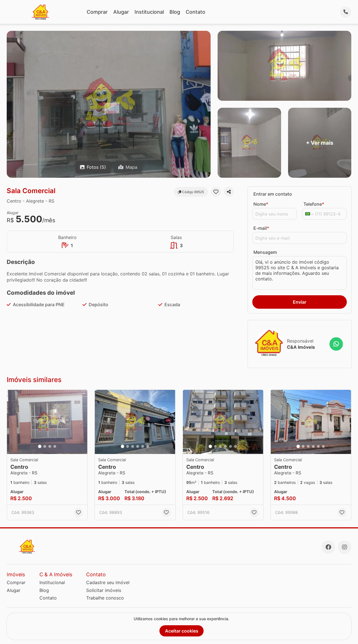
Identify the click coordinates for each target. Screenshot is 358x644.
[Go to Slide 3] (49, 446)
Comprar (97, 12)
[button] (47, 422)
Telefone (313, 204)
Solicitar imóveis (103, 590)
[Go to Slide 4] (54, 446)
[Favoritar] (216, 192)
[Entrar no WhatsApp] (336, 344)
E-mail (261, 228)
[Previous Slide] (13, 422)
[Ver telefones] (345, 12)
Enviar (299, 302)
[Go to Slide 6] (147, 446)
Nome (260, 204)
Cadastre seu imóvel (107, 582)
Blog (174, 12)
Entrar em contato (272, 194)
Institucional (149, 12)
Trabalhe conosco (105, 598)
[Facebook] (328, 547)
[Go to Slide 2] (44, 446)
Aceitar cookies (181, 631)
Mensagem (265, 252)
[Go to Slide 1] (39, 446)
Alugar (121, 12)
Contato (195, 12)
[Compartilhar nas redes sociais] (229, 192)
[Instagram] (344, 547)
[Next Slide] (81, 422)
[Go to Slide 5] (142, 446)
